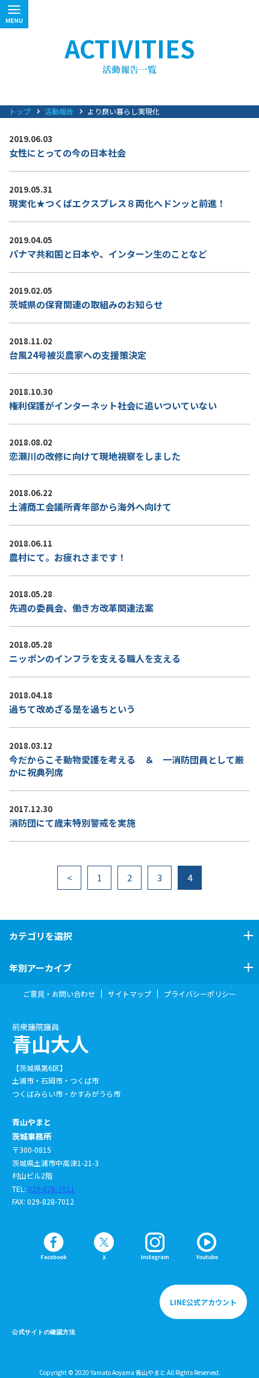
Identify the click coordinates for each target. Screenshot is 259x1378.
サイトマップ (129, 994)
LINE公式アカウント (203, 1302)
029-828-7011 (51, 1189)
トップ (20, 111)
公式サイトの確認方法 (43, 1332)
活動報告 (59, 111)
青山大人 (50, 1038)
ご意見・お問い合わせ (59, 994)
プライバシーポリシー (200, 994)
